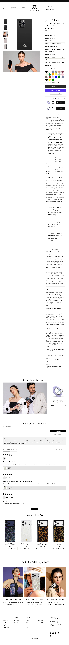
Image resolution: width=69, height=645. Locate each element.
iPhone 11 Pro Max (50, 57)
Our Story (16, 620)
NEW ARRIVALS (15, 8)
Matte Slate (53, 71)
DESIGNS (49, 7)
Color (51, 69)
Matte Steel (62, 77)
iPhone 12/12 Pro (50, 54)
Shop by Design (6, 627)
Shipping (28, 623)
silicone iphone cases (55, 349)
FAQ (27, 627)
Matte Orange (53, 74)
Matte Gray (56, 71)
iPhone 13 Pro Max (50, 49)
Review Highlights (55, 177)
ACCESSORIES (50, 9)
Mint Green (53, 79)
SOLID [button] (9, 468)
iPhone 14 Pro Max (50, 44)
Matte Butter (56, 74)
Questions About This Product (55, 248)
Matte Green (59, 77)
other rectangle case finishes (52, 351)
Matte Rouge (62, 71)
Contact (28, 620)
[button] (48, 28)
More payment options (56, 94)
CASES (24, 8)
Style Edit (16, 623)
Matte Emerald (49, 74)
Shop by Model (6, 625)
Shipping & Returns (55, 355)
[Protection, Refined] (56, 582)
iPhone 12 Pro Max (50, 52)
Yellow (49, 79)
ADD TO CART (58, 408)
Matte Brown (59, 71)
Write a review (58, 431)
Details (55, 157)
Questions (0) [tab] (14, 449)
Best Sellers (5, 620)
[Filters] (56, 450)
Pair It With (55, 98)
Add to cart (60, 102)
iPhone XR (48, 65)
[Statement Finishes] (34, 582)
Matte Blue (56, 77)
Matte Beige (46, 74)
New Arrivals (6, 623)
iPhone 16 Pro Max (50, 35)
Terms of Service (41, 623)
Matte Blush (62, 74)
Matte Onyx (46, 79)
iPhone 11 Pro (60, 57)
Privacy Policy (41, 620)
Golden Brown (49, 77)
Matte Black (46, 71)
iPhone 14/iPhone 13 (51, 46)
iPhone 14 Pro (61, 44)
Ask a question (57, 434)
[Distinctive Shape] (13, 582)
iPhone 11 (48, 60)
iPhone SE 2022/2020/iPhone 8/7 (54, 63)
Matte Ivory (49, 71)
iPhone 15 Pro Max (50, 38)
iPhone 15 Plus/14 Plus (51, 41)
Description (55, 115)
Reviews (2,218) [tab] (6, 449)
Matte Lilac (53, 77)
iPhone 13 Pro (60, 49)
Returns (28, 625)
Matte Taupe (46, 77)
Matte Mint (59, 74)
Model (47, 33)
